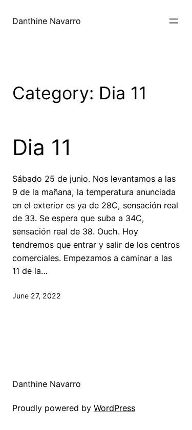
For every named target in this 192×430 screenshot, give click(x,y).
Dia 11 (42, 147)
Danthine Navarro (46, 21)
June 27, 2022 (36, 295)
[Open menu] (173, 21)
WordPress (114, 408)
